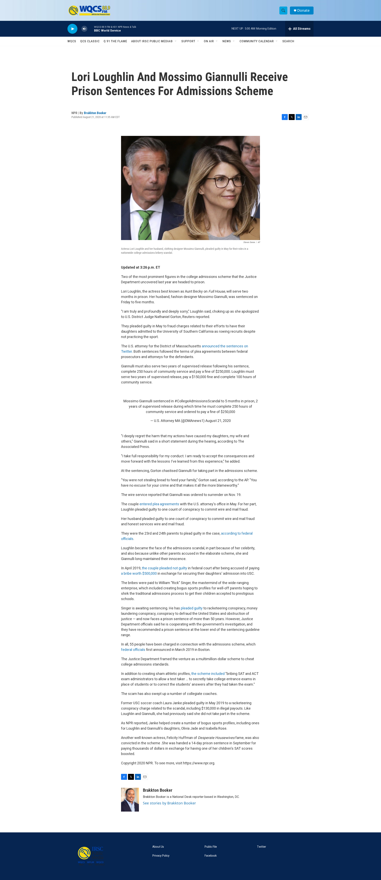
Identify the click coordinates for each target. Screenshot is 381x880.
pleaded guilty (192, 608)
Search (288, 41)
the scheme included (208, 674)
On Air (209, 41)
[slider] (90, 29)
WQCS (71, 41)
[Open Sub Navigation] (175, 41)
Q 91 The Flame (115, 41)
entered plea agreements (159, 504)
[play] (72, 29)
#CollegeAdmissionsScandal (197, 401)
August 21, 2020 (218, 421)
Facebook (211, 855)
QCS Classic (90, 41)
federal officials (133, 650)
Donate (303, 10)
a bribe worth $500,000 (139, 573)
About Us (158, 846)
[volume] (84, 28)
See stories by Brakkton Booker (169, 803)
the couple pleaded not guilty (165, 568)
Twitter (261, 846)
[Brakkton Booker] (130, 800)
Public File (211, 846)
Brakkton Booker (95, 113)
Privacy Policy (160, 855)
